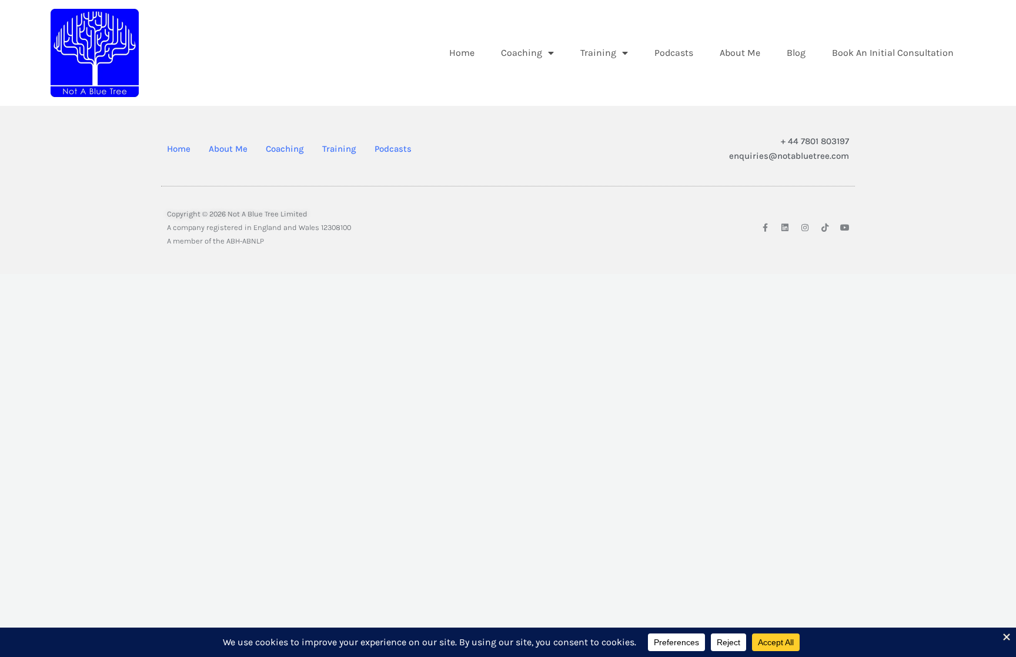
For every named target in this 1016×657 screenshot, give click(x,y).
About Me (740, 52)
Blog (796, 52)
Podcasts (673, 52)
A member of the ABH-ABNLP (215, 240)
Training (598, 52)
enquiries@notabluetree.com (789, 156)
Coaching (521, 52)
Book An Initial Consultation (893, 52)
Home (461, 52)
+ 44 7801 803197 (815, 141)
